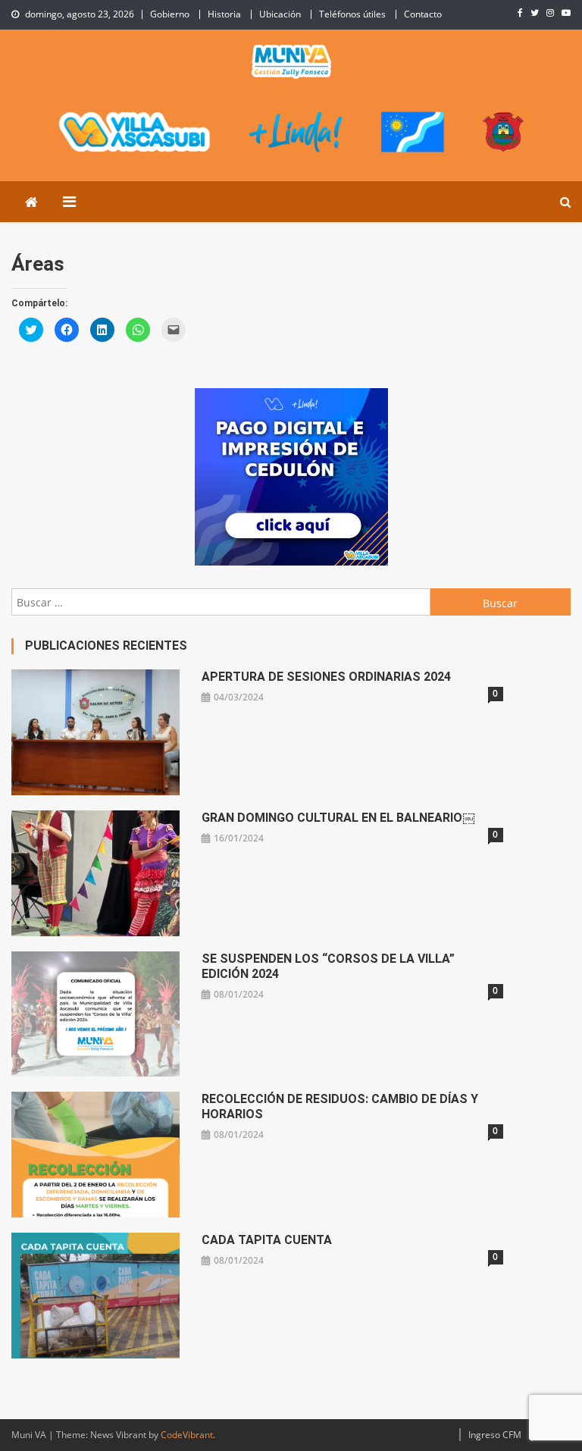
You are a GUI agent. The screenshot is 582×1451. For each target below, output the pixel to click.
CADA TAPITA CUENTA (267, 1240)
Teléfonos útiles (352, 14)
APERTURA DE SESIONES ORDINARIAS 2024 (326, 676)
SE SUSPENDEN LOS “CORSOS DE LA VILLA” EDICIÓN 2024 (328, 966)
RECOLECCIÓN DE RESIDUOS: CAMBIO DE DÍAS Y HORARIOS (340, 1106)
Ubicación (280, 14)
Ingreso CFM (494, 1434)
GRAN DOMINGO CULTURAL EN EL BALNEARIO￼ (338, 817)
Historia (224, 14)
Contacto (423, 14)
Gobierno (169, 14)
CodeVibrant (187, 1434)
